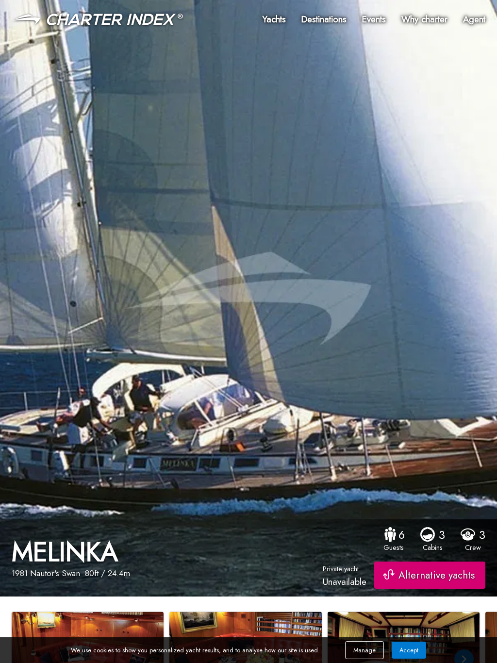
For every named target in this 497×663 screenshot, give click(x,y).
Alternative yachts (436, 575)
